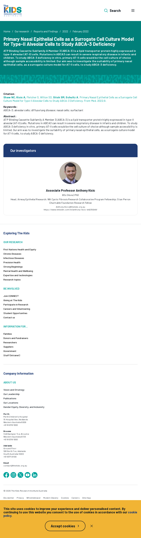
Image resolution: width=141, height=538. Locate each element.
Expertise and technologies (17, 275)
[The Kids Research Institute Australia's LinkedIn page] (34, 475)
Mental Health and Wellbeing (18, 270)
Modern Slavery (50, 498)
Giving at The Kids (12, 300)
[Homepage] (12, 10)
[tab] (69, 197)
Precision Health (11, 262)
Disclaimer (8, 498)
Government (9, 350)
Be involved (11, 288)
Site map (86, 498)
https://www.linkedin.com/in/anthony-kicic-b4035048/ (70, 209)
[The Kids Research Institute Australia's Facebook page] (6, 475)
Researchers (10, 342)
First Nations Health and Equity (19, 249)
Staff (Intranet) (11, 355)
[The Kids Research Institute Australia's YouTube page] (27, 475)
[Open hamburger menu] (133, 10)
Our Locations (10, 402)
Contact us (9, 317)
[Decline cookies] (91, 525)
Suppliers (8, 346)
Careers (76, 498)
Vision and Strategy (13, 389)
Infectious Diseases (13, 258)
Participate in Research (15, 304)
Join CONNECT (11, 295)
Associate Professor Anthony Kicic (70, 190)
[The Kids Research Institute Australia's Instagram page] (13, 475)
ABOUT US (9, 382)
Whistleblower (33, 498)
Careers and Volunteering (16, 308)
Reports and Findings (46, 31)
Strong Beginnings (13, 266)
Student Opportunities (15, 313)
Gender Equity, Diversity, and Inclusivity (23, 406)
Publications (9, 398)
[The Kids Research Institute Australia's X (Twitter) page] (20, 475)
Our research (22, 31)
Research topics (12, 279)
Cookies (65, 498)
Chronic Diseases (12, 253)
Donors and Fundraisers (15, 338)
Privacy (20, 498)
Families (7, 333)
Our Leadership (11, 394)
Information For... (15, 326)
